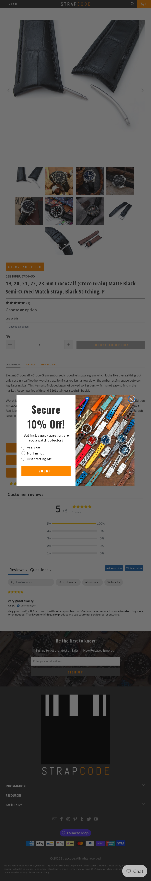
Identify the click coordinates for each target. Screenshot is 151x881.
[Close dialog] (131, 399)
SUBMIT (46, 471)
